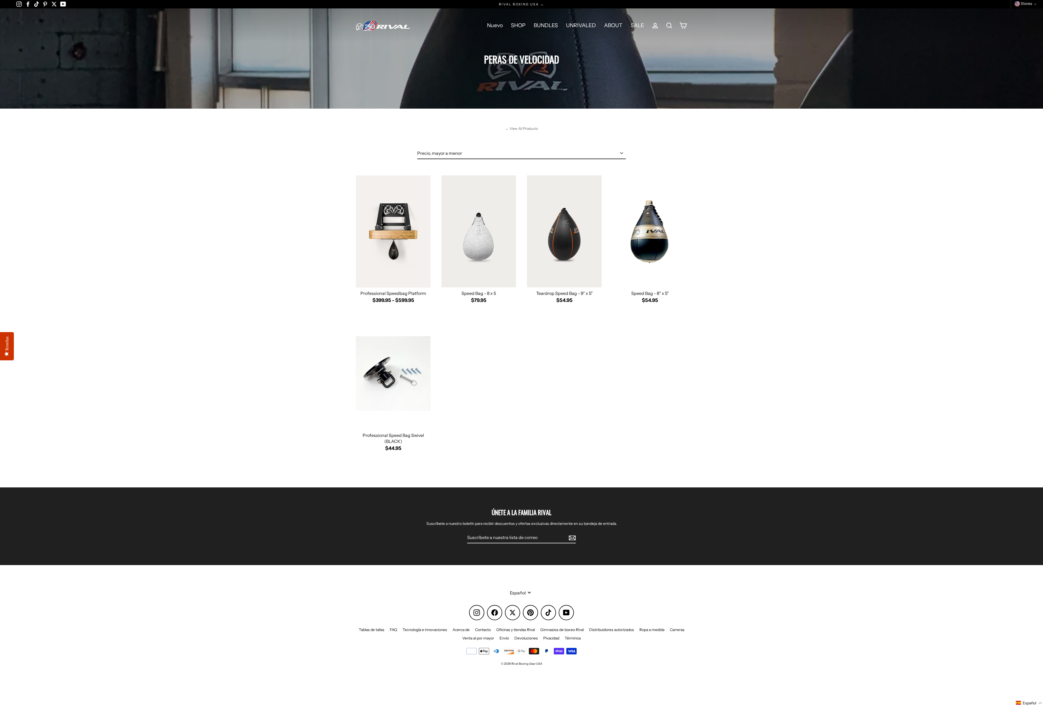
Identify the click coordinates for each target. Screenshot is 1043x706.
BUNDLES (546, 25)
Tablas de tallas (371, 629)
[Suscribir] (571, 537)
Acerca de (461, 629)
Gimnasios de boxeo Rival (562, 629)
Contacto (483, 629)
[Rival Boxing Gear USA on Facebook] (28, 3)
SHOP (518, 25)
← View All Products (521, 129)
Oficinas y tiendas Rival (515, 629)
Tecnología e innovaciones (425, 629)
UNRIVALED (581, 25)
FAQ (393, 629)
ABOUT (613, 25)
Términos (573, 638)
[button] (1029, 703)
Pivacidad (551, 638)
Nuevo (495, 25)
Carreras (677, 629)
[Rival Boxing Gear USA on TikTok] (36, 3)
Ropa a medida (651, 629)
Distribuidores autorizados (611, 629)
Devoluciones (526, 638)
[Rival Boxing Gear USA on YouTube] (63, 3)
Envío (504, 638)
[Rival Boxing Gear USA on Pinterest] (45, 3)
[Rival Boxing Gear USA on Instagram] (19, 3)
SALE (637, 25)
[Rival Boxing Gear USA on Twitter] (54, 3)
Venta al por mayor (478, 638)
